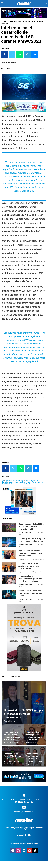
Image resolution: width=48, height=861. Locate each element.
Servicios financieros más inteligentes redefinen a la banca (30, 593)
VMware (31, 484)
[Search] (46, 3)
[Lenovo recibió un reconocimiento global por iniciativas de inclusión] (9, 579)
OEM (12, 484)
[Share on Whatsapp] (19, 54)
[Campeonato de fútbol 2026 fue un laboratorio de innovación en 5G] (9, 527)
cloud (22, 480)
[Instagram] (18, 850)
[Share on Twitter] (12, 54)
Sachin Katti (23, 484)
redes (17, 484)
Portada (3, 21)
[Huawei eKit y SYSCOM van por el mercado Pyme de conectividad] (24, 702)
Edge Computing (8, 482)
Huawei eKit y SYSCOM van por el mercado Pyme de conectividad (23, 714)
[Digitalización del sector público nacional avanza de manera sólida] (9, 554)
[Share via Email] (34, 54)
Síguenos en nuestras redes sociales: (24, 843)
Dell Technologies (31, 480)
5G (3, 480)
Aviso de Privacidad (24, 835)
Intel (16, 482)
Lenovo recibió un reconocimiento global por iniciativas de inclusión (30, 578)
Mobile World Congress (35, 482)
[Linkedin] (24, 850)
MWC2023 (6, 484)
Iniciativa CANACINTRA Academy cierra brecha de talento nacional (30, 566)
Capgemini (16, 480)
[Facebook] (13, 850)
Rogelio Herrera (23, 559)
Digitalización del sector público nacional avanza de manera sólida (30, 553)
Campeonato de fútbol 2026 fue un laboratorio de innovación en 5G (31, 526)
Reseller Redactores (25, 532)
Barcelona (8, 480)
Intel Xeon (22, 482)
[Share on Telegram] (27, 54)
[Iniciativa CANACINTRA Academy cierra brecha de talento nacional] (9, 567)
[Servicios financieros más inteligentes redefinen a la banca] (9, 594)
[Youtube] (29, 850)
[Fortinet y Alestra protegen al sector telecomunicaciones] (9, 542)
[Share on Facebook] (4, 54)
